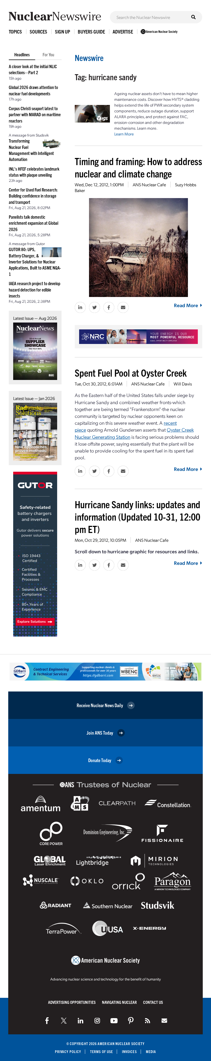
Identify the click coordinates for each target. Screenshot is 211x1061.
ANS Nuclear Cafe (149, 184)
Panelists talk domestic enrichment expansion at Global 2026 (33, 223)
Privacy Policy (68, 1051)
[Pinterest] (130, 1020)
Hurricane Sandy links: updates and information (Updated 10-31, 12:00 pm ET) (137, 516)
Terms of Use (101, 1051)
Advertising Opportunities (72, 1002)
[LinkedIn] (80, 1020)
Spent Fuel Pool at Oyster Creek (131, 372)
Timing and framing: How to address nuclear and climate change (138, 167)
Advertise (123, 31)
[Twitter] (63, 1020)
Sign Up (62, 31)
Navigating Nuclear (119, 1002)
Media (151, 1051)
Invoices (129, 1051)
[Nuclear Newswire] (147, 1020)
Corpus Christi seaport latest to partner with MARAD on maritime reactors (35, 114)
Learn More (124, 134)
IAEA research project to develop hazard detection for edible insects (34, 289)
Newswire (89, 57)
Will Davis (183, 384)
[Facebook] (47, 1020)
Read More (186, 305)
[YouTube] (114, 1020)
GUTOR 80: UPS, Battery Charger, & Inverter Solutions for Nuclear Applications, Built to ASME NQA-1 (35, 261)
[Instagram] (97, 1020)
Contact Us (153, 1002)
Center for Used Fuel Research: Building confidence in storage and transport (33, 196)
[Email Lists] (164, 1020)
